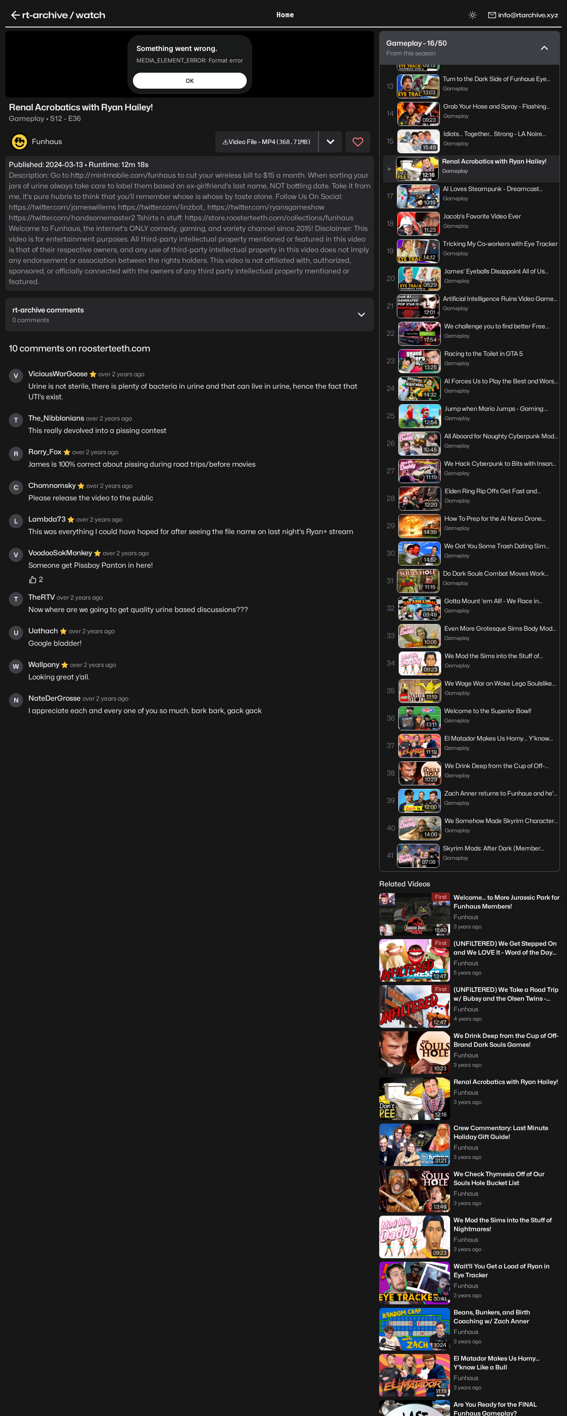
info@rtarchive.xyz (528, 15)
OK (190, 80)
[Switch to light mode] (473, 15)
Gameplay (45, 118)
